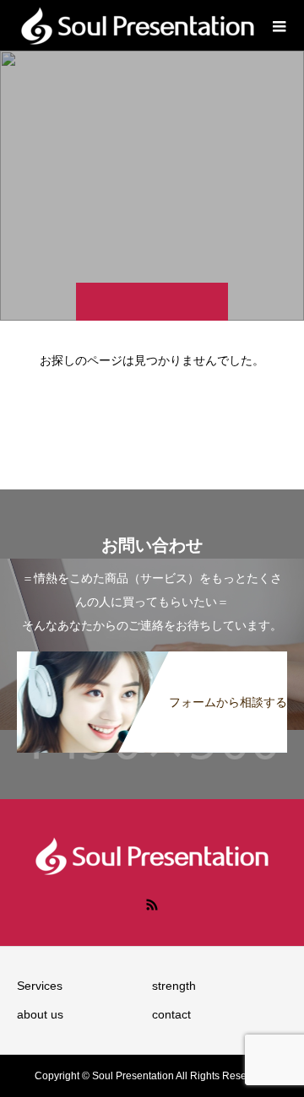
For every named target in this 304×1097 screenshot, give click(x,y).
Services (39, 985)
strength (174, 985)
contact (171, 1014)
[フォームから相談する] (152, 661)
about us (40, 1014)
